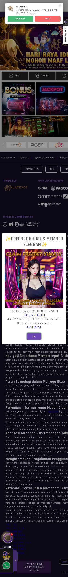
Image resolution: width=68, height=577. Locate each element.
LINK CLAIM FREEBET (34, 315)
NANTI (47, 18)
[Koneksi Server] (8, 538)
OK (34, 336)
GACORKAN (20, 18)
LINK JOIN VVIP (34, 327)
